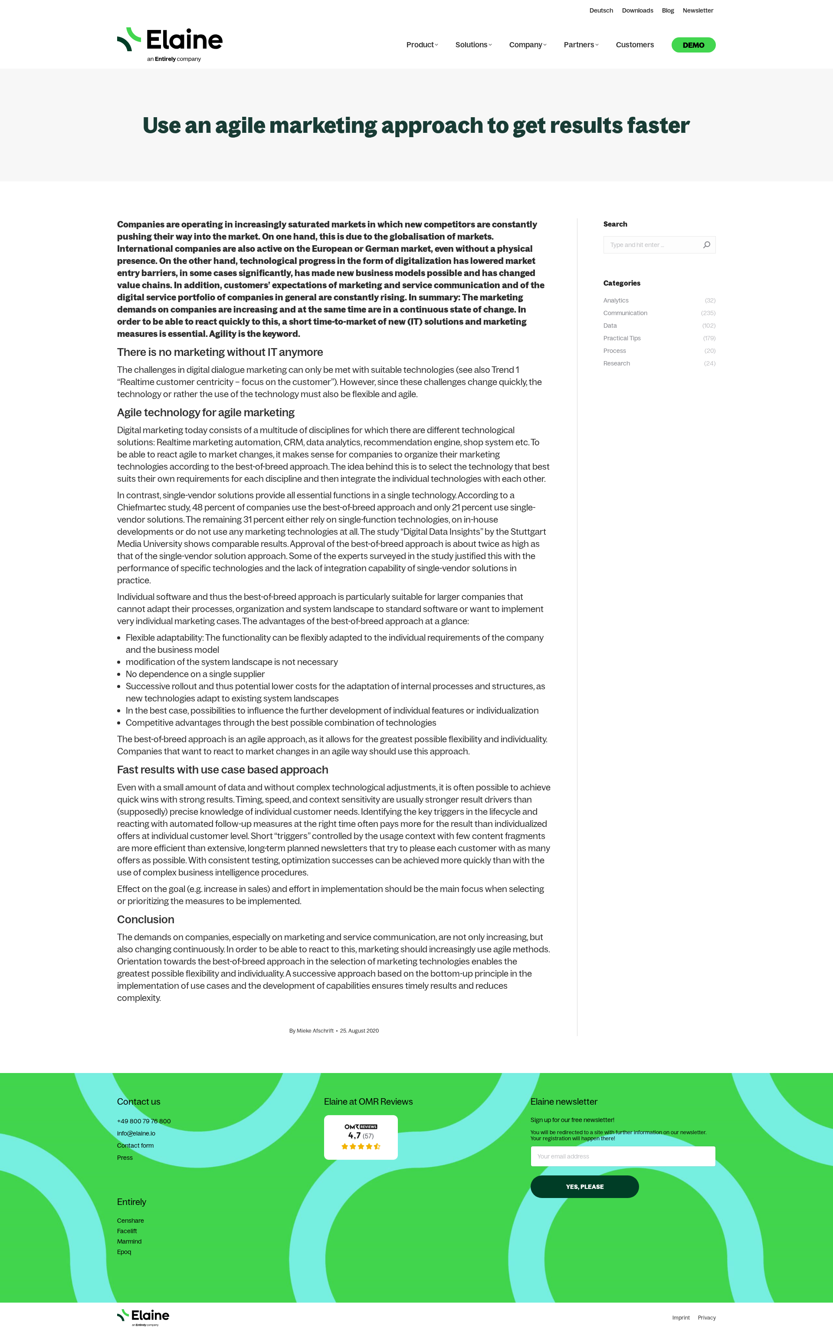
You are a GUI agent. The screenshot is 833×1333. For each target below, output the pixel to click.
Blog (668, 10)
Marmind (129, 1241)
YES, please (585, 1187)
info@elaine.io (136, 1133)
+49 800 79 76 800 (144, 1121)
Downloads (637, 10)
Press (125, 1158)
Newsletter (698, 10)
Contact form (135, 1145)
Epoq (124, 1252)
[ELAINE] (361, 1158)
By (311, 1030)
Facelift (127, 1231)
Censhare (130, 1220)
